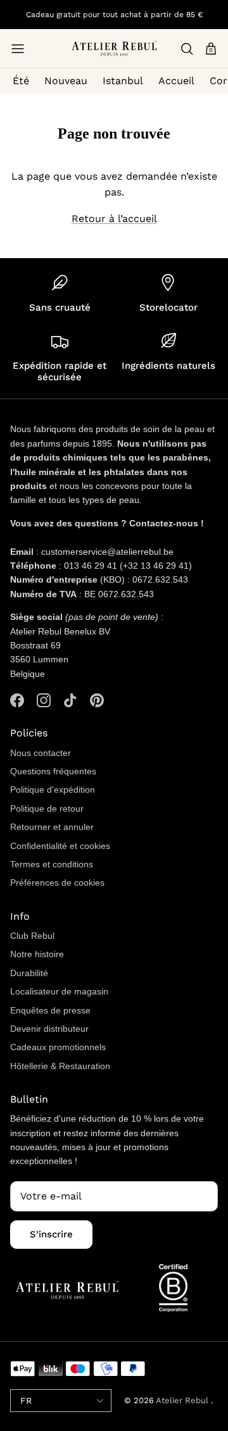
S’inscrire (51, 1234)
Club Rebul (32, 936)
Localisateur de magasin (59, 991)
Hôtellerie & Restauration (60, 1066)
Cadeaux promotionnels (58, 1047)
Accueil (176, 81)
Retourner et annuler (52, 827)
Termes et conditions (51, 864)
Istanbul (123, 81)
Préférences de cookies (57, 882)
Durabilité (29, 973)
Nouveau (65, 81)
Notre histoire (37, 954)
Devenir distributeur (49, 1029)
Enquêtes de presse (50, 1010)
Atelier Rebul (183, 1400)
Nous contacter (40, 753)
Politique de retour (47, 808)
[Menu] (17, 48)
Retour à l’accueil (114, 219)
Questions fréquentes (53, 771)
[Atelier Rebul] (114, 48)
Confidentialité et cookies (60, 846)
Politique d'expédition (52, 789)
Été (21, 81)
